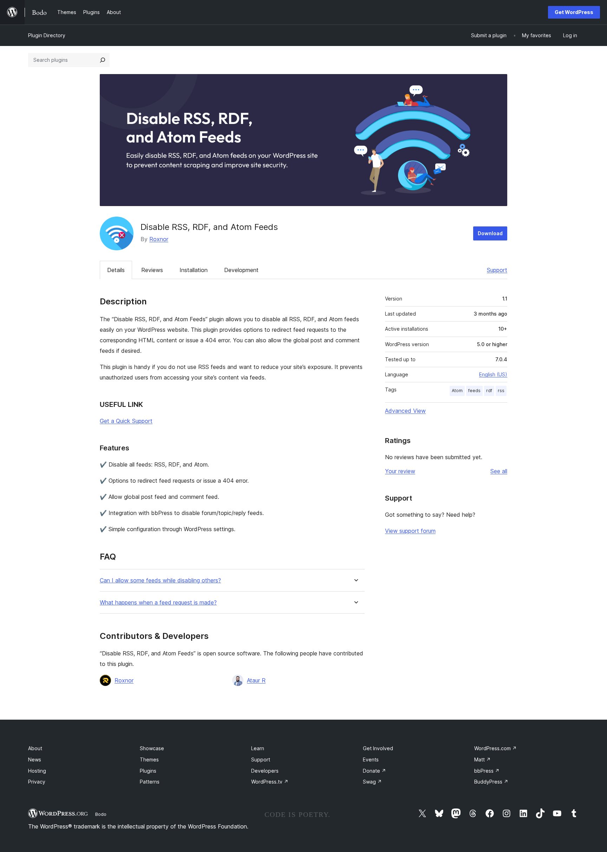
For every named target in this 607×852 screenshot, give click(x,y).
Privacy (36, 782)
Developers (265, 771)
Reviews (152, 269)
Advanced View (405, 410)
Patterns (149, 782)
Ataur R (256, 680)
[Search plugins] (103, 60)
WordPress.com (495, 748)
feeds (474, 390)
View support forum (410, 530)
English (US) (493, 374)
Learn (257, 748)
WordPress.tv (269, 782)
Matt (482, 759)
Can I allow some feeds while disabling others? (160, 580)
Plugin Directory (46, 35)
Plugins (148, 771)
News (34, 759)
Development (241, 269)
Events (371, 759)
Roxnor (158, 239)
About (35, 748)
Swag (372, 782)
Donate (374, 771)
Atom (457, 390)
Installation (194, 269)
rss (501, 390)
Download (490, 233)
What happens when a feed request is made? (158, 602)
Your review (400, 471)
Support (497, 269)
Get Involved (378, 748)
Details (116, 269)
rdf (489, 390)
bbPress (487, 771)
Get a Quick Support (126, 420)
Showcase (152, 748)
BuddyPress (491, 782)
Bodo (100, 814)
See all (498, 471)
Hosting (37, 771)
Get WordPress (574, 12)
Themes (149, 759)
